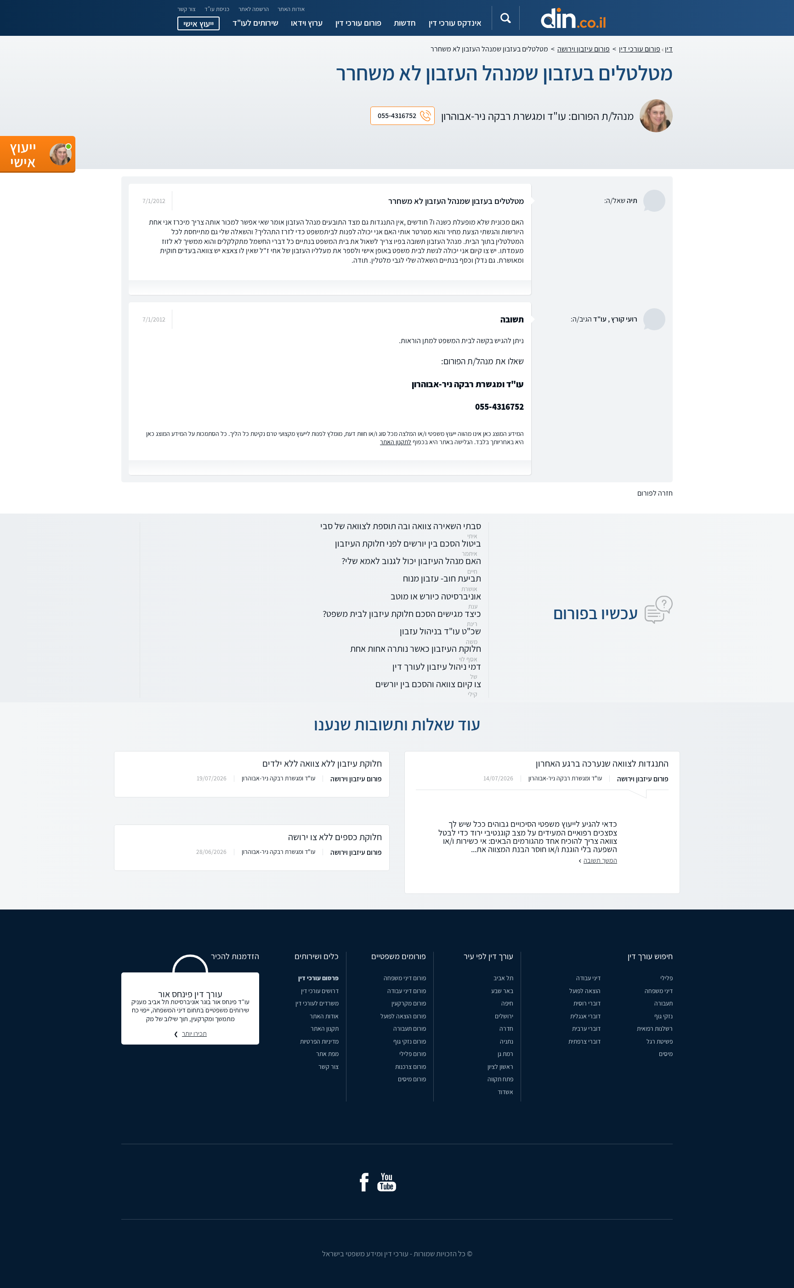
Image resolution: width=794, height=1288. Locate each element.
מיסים (666, 1054)
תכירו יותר (194, 1033)
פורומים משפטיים (398, 955)
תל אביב (503, 978)
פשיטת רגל (660, 1041)
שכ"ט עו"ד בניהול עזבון (440, 631)
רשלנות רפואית (655, 1028)
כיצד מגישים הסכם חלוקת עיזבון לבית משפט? (402, 613)
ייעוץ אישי (198, 23)
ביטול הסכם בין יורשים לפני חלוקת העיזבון (408, 543)
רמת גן (505, 1054)
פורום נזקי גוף (409, 1041)
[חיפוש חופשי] (506, 18)
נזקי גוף (663, 1016)
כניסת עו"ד (216, 9)
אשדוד (505, 1092)
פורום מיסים (412, 1079)
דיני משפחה (659, 991)
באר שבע (502, 991)
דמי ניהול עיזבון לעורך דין (436, 666)
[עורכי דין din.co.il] (573, 18)
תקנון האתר (325, 1028)
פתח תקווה (500, 1079)
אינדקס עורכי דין (455, 22)
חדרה (506, 1028)
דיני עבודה (588, 978)
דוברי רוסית (587, 1003)
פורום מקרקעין (408, 1003)
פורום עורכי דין (358, 22)
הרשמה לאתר (253, 9)
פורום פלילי (412, 1054)
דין (669, 49)
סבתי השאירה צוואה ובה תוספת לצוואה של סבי (400, 526)
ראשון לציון (500, 1066)
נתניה (506, 1041)
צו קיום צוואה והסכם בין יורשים (428, 684)
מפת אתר (327, 1054)
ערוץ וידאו (307, 22)
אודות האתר (291, 9)
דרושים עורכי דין (320, 991)
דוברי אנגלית (585, 1016)
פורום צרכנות (410, 1066)
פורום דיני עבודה (406, 991)
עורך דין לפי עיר (488, 955)
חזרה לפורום (655, 493)
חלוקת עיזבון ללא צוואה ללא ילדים (322, 763)
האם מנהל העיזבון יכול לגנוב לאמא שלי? (411, 560)
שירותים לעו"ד (255, 22)
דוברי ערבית (586, 1028)
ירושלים (504, 1016)
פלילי (666, 978)
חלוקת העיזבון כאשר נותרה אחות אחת (415, 648)
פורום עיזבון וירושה (583, 49)
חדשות (405, 22)
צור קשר (186, 9)
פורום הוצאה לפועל (403, 1016)
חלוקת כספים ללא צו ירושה (335, 836)
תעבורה (663, 1003)
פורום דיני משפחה (405, 978)
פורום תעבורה (409, 1028)
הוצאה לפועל (585, 991)
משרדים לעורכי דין (317, 1003)
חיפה (507, 1003)
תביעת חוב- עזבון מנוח (442, 578)
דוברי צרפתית (584, 1041)
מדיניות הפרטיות (319, 1041)
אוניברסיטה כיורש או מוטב (436, 596)
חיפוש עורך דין (650, 955)
